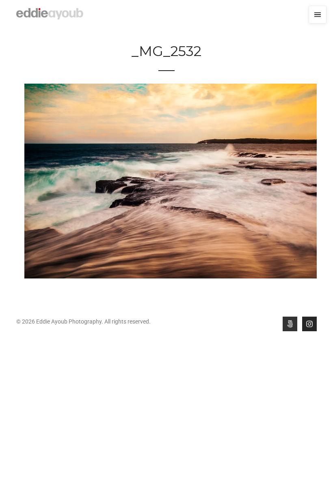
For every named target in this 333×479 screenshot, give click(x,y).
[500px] (290, 324)
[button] (318, 15)
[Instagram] (309, 324)
